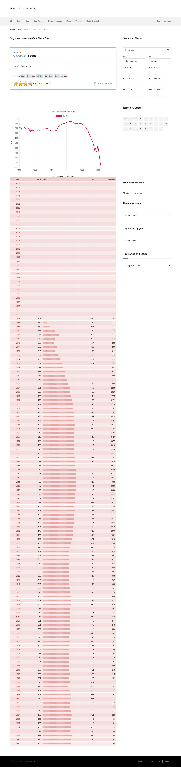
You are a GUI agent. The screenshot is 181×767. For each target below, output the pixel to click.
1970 (18, 376)
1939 (18, 502)
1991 (18, 290)
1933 (18, 527)
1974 (18, 359)
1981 (18, 331)
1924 (18, 564)
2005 (18, 233)
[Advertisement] (63, 99)
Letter (34, 30)
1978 (18, 343)
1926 (18, 556)
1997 (18, 265)
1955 (18, 437)
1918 (18, 588)
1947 (18, 470)
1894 (18, 686)
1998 (18, 261)
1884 (18, 727)
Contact (167, 761)
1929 (18, 543)
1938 (18, 506)
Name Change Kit (93, 21)
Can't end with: (155, 78)
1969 (18, 380)
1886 (18, 719)
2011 (18, 208)
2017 (18, 184)
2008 (18, 220)
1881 (18, 739)
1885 (18, 723)
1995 (18, 273)
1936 (18, 515)
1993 (18, 282)
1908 (18, 629)
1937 (18, 511)
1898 (18, 670)
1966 (18, 392)
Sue (15, 52)
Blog (27, 21)
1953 (18, 445)
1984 (18, 318)
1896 (18, 678)
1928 (18, 547)
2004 (18, 237)
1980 (18, 335)
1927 (18, 551)
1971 (18, 372)
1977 (18, 347)
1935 (18, 519)
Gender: (126, 56)
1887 (18, 715)
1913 (18, 609)
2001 (18, 249)
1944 (18, 482)
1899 (18, 666)
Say (28, 76)
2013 (18, 200)
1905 (18, 641)
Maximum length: (155, 89)
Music (68, 21)
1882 (18, 735)
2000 (18, 253)
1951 (18, 453)
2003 (18, 241)
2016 (18, 188)
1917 (18, 592)
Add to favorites (104, 83)
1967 (18, 388)
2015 (18, 192)
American (21, 56)
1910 (18, 621)
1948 (18, 466)
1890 (18, 703)
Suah (57, 76)
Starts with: (127, 67)
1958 (18, 425)
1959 (18, 421)
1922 (18, 572)
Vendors (79, 21)
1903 (18, 650)
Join (158, 21)
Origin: (151, 56)
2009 (18, 216)
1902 (18, 654)
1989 (18, 298)
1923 (18, 568)
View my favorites (134, 193)
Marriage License (55, 21)
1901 (18, 658)
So (46, 76)
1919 (18, 584)
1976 (18, 351)
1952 (18, 449)
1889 (18, 707)
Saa (22, 76)
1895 (18, 682)
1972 (18, 367)
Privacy (150, 761)
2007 (18, 224)
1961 (18, 412)
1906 (18, 637)
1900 (18, 662)
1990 (18, 294)
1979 (18, 339)
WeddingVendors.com (23, 8)
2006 (18, 228)
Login (169, 21)
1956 (18, 433)
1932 (18, 531)
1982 (18, 327)
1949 (18, 462)
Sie (41, 76)
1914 (18, 605)
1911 (18, 617)
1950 (18, 457)
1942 (18, 490)
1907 (18, 633)
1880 (18, 744)
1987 (18, 306)
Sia (33, 76)
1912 (18, 613)
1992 (18, 286)
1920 (18, 580)
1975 (18, 355)
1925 (18, 560)
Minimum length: (129, 89)
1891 (18, 699)
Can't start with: (129, 78)
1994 (18, 278)
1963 (18, 404)
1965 (18, 396)
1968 (18, 384)
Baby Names (39, 21)
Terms (158, 761)
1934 (18, 523)
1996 (18, 269)
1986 (18, 310)
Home (19, 21)
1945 (18, 478)
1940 (18, 498)
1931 (18, 535)
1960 (18, 417)
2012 (18, 204)
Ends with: (153, 67)
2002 (18, 245)
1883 (18, 731)
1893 (18, 690)
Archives (141, 761)
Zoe (65, 76)
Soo (50, 76)
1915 (18, 601)
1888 (18, 711)
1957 (18, 429)
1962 (18, 408)
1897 (18, 674)
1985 (18, 314)
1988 (18, 302)
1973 (18, 363)
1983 (18, 323)
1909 (18, 625)
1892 (18, 695)
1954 (18, 441)
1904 (18, 645)
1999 (18, 257)
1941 (18, 494)
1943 (18, 486)
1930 (18, 539)
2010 (18, 212)
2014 (18, 196)
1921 (18, 576)
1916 (18, 596)
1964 (18, 400)
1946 (18, 474)
